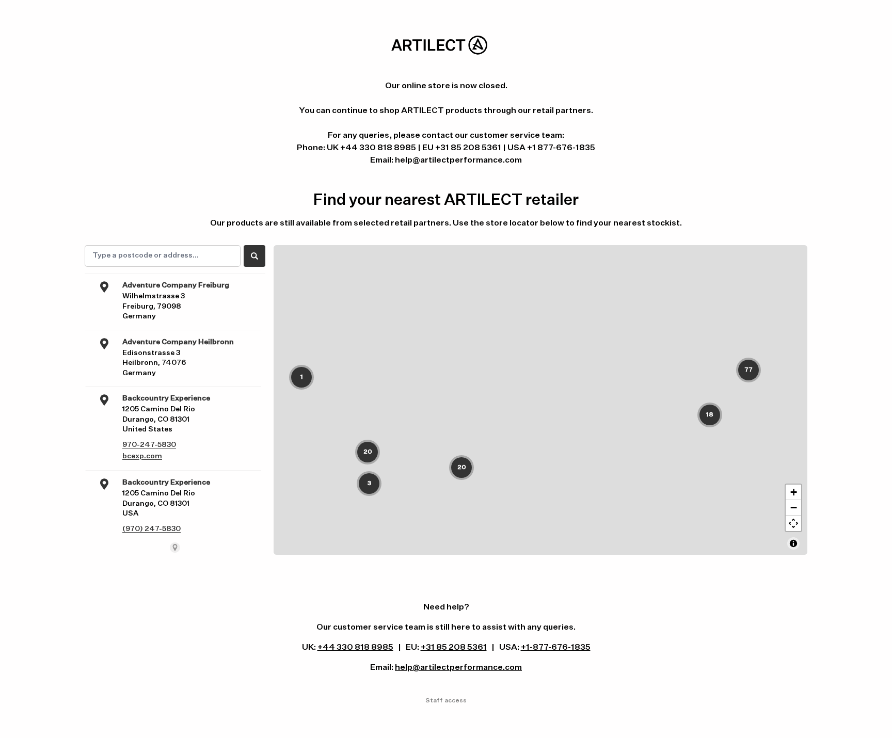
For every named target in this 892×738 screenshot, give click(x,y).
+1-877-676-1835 (556, 648)
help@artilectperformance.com (458, 668)
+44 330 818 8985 (355, 648)
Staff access (446, 701)
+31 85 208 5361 (454, 648)
